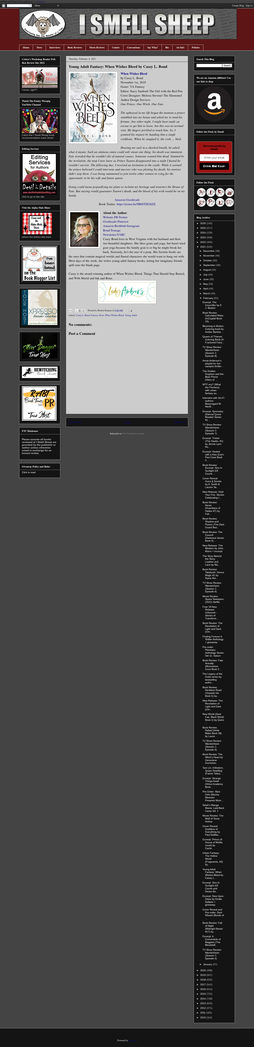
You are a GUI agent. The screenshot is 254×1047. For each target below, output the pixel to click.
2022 (203, 242)
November (209, 255)
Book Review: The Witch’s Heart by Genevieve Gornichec (213, 758)
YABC (121, 234)
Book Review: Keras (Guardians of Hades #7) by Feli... (211, 508)
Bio (167, 47)
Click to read (29, 472)
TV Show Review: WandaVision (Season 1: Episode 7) (212, 429)
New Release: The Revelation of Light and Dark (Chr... (213, 705)
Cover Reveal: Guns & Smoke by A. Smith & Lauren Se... (212, 482)
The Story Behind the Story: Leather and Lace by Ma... (212, 560)
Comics (116, 47)
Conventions (133, 47)
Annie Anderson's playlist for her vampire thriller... (213, 363)
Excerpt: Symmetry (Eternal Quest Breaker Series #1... (213, 415)
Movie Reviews (97, 47)
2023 (203, 237)
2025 (203, 228)
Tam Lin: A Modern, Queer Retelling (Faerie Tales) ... (213, 770)
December (209, 251)
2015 (203, 993)
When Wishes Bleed (134, 73)
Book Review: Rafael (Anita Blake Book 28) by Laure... (212, 732)
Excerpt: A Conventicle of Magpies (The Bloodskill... (212, 940)
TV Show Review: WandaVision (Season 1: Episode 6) (212, 587)
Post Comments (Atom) (133, 433)
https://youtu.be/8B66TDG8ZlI (136, 204)
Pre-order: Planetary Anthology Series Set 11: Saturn (213, 651)
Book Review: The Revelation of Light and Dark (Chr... (212, 627)
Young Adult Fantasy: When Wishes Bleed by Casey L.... (213, 873)
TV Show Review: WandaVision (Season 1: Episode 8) (212, 351)
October (208, 260)
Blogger (132, 1040)
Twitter (123, 217)
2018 (203, 979)
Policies (196, 47)
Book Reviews (75, 47)
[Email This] (70, 310)
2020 (203, 970)
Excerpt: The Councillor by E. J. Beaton (212, 305)
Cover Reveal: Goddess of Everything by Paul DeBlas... (211, 830)
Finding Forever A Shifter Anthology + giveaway (213, 639)
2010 (203, 1017)
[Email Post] (130, 310)
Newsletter (109, 234)
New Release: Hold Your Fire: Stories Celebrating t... (213, 494)
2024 (203, 232)
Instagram (133, 226)
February (208, 298)
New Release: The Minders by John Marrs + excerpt (213, 548)
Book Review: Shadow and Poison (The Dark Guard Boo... (213, 523)
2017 (203, 984)
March (207, 293)
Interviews (54, 47)
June (206, 279)
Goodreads (133, 200)
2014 (203, 998)
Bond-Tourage (112, 230)
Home (26, 47)
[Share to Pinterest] (83, 310)
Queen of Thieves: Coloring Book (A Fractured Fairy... (213, 339)
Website (108, 217)
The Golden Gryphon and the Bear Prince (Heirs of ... (213, 375)
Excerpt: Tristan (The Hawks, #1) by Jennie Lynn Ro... (213, 442)
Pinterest (122, 221)
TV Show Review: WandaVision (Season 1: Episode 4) (212, 954)
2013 (203, 1003)
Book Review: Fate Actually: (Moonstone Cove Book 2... (213, 664)
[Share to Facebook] (80, 310)
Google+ (41, 1)
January (208, 964)
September (209, 265)
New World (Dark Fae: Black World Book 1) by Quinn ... (213, 718)
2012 (203, 1008)
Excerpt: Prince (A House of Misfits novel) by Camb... (213, 843)
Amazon (120, 200)
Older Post (179, 422)
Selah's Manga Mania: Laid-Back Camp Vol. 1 (213, 808)
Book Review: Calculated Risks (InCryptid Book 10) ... (213, 317)
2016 (203, 989)
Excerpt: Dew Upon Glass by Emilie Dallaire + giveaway (213, 900)
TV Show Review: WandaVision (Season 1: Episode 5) (212, 745)
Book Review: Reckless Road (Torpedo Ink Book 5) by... (212, 691)
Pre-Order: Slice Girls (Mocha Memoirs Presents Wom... (213, 796)
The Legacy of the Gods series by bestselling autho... (212, 678)
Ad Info (180, 47)
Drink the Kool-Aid (214, 166)
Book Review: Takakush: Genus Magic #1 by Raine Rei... (213, 573)
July (205, 274)
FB (116, 217)
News (39, 47)
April (206, 288)
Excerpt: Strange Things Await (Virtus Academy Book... (213, 782)
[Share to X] (76, 310)
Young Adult (131, 315)
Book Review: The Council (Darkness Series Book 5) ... (213, 536)
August (207, 269)
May (206, 284)
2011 (203, 1012)
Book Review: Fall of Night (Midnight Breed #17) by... (213, 927)
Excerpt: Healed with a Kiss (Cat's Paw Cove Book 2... (213, 456)
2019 (203, 975)
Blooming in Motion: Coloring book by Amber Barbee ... (213, 329)
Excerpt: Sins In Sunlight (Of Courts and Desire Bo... (211, 887)
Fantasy (94, 315)
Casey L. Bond (83, 315)
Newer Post (75, 422)
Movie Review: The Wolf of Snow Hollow (213, 818)
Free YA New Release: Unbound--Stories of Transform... (210, 612)
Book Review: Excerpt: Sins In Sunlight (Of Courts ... (212, 469)
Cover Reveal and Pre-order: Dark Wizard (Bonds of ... (213, 914)
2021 (203, 246)
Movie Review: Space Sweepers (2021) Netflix (213, 599)
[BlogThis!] (73, 310)
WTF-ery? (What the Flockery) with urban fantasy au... (212, 388)
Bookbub (120, 226)
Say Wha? (152, 47)
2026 (203, 223)
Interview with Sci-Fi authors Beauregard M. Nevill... (213, 402)
